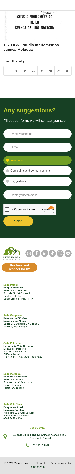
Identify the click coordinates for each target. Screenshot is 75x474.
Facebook (36, 253)
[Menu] (69, 5)
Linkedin (44, 253)
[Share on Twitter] (16, 70)
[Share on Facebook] (8, 70)
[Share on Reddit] (59, 70)
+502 (40, 445)
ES (55, 5)
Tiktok (52, 253)
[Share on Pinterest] (25, 70)
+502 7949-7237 (33, 357)
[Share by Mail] (67, 70)
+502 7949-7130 (12, 357)
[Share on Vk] (50, 70)
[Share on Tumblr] (42, 70)
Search (44, 5)
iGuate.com (38, 466)
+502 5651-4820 (12, 418)
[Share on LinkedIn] (33, 70)
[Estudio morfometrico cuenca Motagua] (33, 25)
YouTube (68, 253)
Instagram (28, 253)
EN (61, 5)
